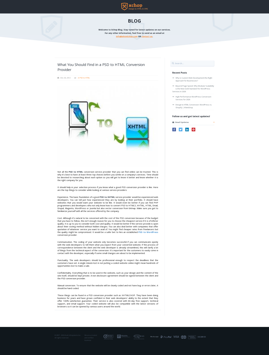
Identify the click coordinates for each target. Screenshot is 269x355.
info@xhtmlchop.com (127, 36)
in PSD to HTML (84, 78)
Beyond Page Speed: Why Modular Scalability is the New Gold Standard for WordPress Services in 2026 (193, 89)
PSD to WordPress (148, 232)
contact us (147, 36)
